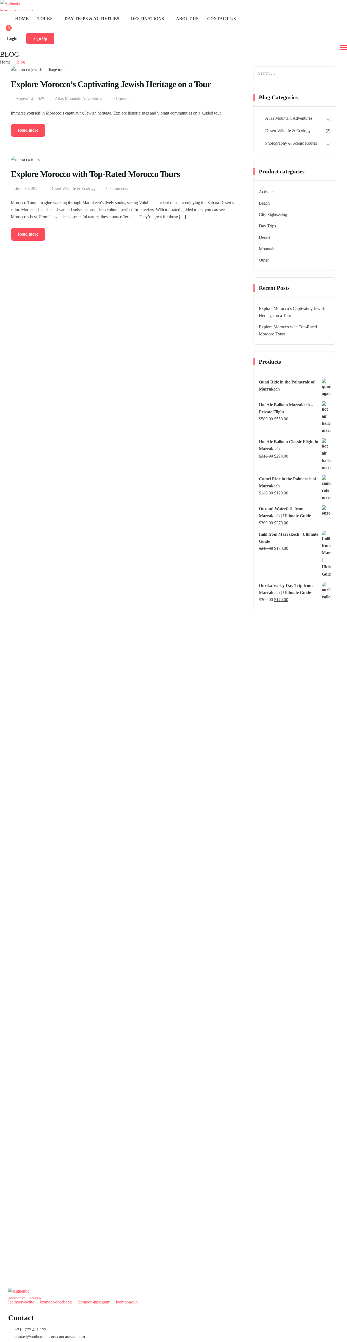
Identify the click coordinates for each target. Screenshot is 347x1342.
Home (5, 62)
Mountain (267, 248)
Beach (264, 203)
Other (264, 260)
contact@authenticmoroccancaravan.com (50, 1336)
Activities (267, 191)
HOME (22, 18)
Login (12, 38)
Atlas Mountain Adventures (78, 98)
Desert (264, 237)
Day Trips (267, 226)
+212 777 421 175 (30, 1329)
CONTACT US (221, 18)
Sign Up (40, 38)
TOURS (45, 18)
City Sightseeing (273, 214)
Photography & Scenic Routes (291, 143)
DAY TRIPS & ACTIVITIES (92, 18)
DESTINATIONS (147, 18)
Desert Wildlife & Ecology (73, 188)
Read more (28, 130)
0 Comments (123, 98)
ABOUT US (187, 18)
